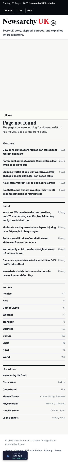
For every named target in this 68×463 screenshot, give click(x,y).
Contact (18, 450)
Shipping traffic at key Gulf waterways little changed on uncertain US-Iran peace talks (28, 173)
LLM (20, 10)
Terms (58, 450)
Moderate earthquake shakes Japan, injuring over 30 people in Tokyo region (29, 229)
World (6, 357)
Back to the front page (32, 131)
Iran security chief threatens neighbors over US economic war (29, 251)
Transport (8, 321)
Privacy (48, 450)
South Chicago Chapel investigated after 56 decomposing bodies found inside (29, 192)
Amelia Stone (11, 410)
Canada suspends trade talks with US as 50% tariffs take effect (29, 262)
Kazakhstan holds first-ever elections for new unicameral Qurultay (27, 273)
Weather (8, 314)
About (8, 450)
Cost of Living (11, 307)
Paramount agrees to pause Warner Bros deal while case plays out (29, 163)
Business (8, 328)
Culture (7, 335)
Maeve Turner (11, 396)
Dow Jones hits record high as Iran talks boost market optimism (30, 151)
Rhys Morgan (10, 403)
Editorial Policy (33, 450)
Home (8, 115)
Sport (6, 342)
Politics (7, 293)
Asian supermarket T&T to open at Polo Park (29, 182)
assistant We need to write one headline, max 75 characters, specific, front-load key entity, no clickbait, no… (28, 216)
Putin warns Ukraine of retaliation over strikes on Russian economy (26, 240)
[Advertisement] (34, 75)
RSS (29, 10)
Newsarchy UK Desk (15, 375)
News (6, 349)
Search (8, 10)
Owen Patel (10, 389)
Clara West (9, 382)
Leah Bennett (10, 417)
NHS (5, 300)
